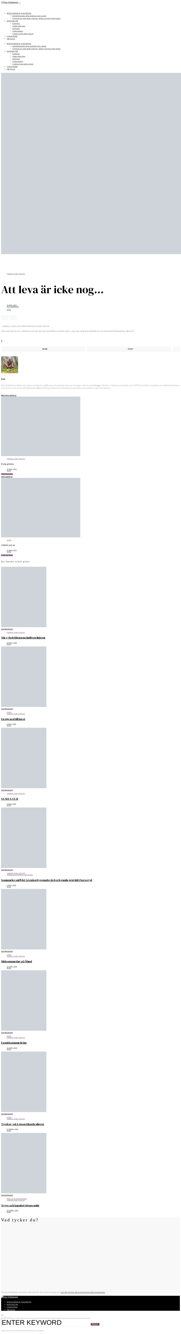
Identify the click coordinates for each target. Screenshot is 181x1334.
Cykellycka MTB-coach (22, 34)
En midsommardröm (14, 1043)
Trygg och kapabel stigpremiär (20, 1205)
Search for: (6, 1317)
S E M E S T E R (9, 799)
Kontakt (16, 23)
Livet (9, 540)
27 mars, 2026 (12, 1129)
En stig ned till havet (13, 719)
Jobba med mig (18, 26)
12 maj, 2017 (12, 550)
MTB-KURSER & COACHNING (19, 13)
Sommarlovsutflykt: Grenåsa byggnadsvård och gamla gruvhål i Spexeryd (46, 880)
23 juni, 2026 (12, 966)
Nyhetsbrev (17, 31)
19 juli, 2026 (12, 642)
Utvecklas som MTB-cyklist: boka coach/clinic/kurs (36, 18)
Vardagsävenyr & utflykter (20, 875)
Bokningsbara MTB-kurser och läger (29, 16)
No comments (13, 306)
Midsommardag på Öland (16, 961)
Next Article (7, 477)
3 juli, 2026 (11, 885)
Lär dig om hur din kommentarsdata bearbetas (83, 1292)
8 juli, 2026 (11, 724)
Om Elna (11, 39)
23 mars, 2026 (12, 1210)
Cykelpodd (12, 36)
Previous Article (8, 395)
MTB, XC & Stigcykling (17, 1198)
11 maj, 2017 (12, 305)
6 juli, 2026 (11, 804)
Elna (9, 309)
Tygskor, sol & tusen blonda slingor (22, 1124)
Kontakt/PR (12, 21)
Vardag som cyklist (16, 274)
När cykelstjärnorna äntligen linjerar (23, 638)
